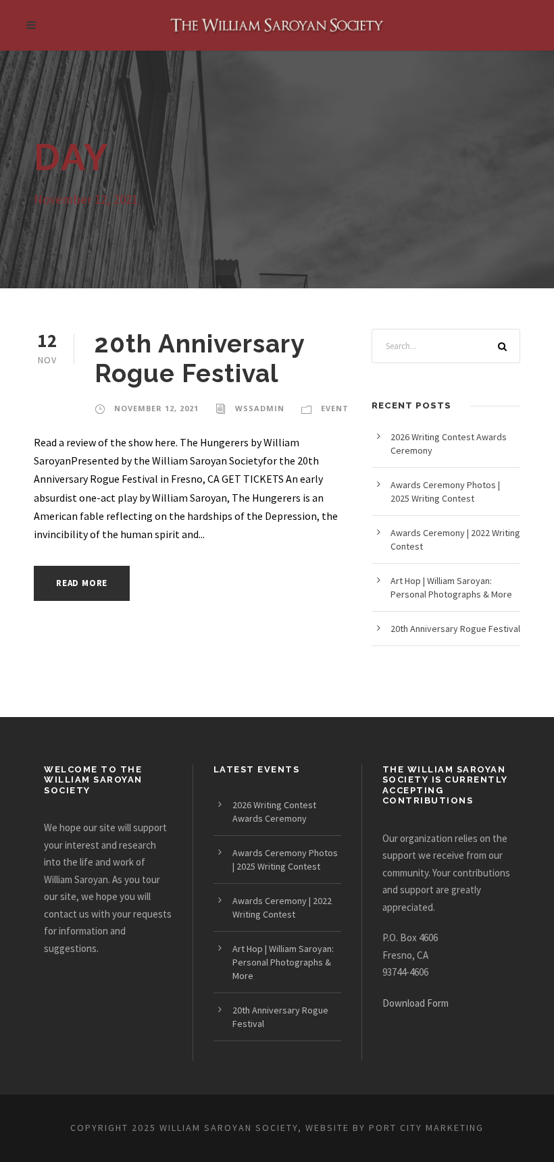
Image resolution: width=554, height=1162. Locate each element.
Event (335, 408)
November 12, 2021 (156, 408)
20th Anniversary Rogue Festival (199, 358)
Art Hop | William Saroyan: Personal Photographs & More (283, 962)
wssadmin (259, 408)
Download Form (415, 1003)
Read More (81, 583)
